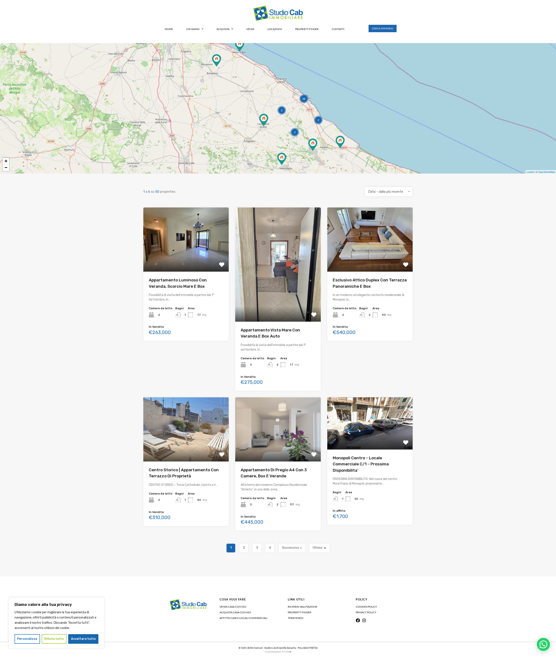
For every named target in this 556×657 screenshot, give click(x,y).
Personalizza (27, 639)
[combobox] (389, 192)
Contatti (338, 29)
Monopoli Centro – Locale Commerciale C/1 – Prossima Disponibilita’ (361, 464)
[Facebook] (358, 620)
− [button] (6, 167)
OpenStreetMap (546, 172)
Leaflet (530, 172)
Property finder (307, 29)
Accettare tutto (83, 639)
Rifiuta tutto (54, 639)
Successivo (290, 548)
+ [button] (6, 161)
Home (169, 29)
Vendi (250, 29)
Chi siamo (193, 29)
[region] (56, 622)
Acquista (223, 29)
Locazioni (275, 29)
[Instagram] (364, 620)
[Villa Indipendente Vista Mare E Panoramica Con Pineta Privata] (239, 45)
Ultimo (318, 548)
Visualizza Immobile (186, 259)
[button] (543, 644)
